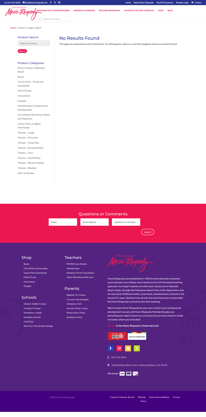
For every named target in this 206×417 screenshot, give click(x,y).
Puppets (22, 100)
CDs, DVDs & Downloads (36, 268)
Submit (147, 232)
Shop (161, 10)
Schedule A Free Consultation (80, 272)
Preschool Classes (32, 308)
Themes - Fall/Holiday (29, 157)
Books (21, 76)
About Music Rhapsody (144, 3)
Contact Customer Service (122, 397)
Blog (170, 10)
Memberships (73, 268)
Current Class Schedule (78, 299)
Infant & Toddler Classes (35, 303)
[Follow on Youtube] (128, 348)
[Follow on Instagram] (119, 348)
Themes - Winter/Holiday (31, 162)
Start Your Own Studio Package (38, 326)
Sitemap (142, 397)
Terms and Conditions (159, 397)
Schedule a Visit (74, 303)
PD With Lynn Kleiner (77, 264)
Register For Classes (76, 295)
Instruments (24, 95)
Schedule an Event (32, 317)
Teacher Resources (109, 10)
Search (22, 51)
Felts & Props (24, 90)
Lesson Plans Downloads (35, 272)
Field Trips (28, 321)
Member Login (182, 3)
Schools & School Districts (139, 10)
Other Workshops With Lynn (80, 277)
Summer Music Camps (77, 308)
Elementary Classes (33, 312)
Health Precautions (164, 3)
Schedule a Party (74, 317)
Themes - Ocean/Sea (28, 142)
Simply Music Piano (76, 312)
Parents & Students (84, 10)
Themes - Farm (25, 152)
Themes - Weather (27, 167)
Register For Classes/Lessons (53, 10)
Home (128, 3)
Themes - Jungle (26, 132)
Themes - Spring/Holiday (30, 147)
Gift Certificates (26, 173)
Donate (112, 325)
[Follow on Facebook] (111, 348)
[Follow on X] (137, 348)
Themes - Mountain (28, 137)
